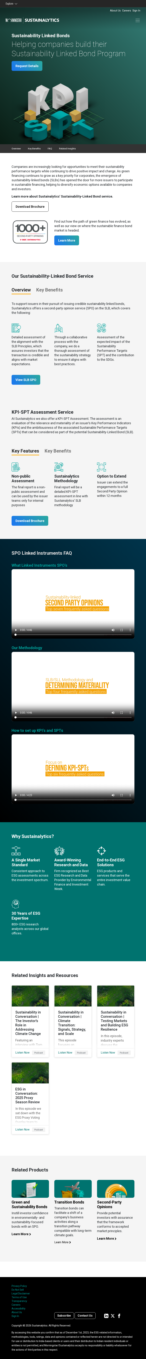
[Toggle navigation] (137, 20)
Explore (10, 3)
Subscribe (64, 1315)
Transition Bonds (69, 1202)
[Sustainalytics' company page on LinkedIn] (106, 1315)
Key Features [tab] (25, 451)
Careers (126, 10)
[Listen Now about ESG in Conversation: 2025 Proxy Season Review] (30, 1098)
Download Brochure (30, 206)
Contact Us (85, 1315)
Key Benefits (34, 148)
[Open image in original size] (30, 1189)
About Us (115, 10)
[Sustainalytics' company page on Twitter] (113, 1315)
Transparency (19, 1301)
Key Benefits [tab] (49, 290)
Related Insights (67, 148)
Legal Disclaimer (21, 1293)
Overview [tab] (21, 290)
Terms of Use (19, 1297)
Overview (16, 148)
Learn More (66, 240)
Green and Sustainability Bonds (29, 1204)
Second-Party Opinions (109, 1204)
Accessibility (18, 1308)
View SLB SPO (25, 380)
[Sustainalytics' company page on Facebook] (119, 1315)
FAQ (50, 148)
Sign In (136, 10)
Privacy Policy (19, 1286)
